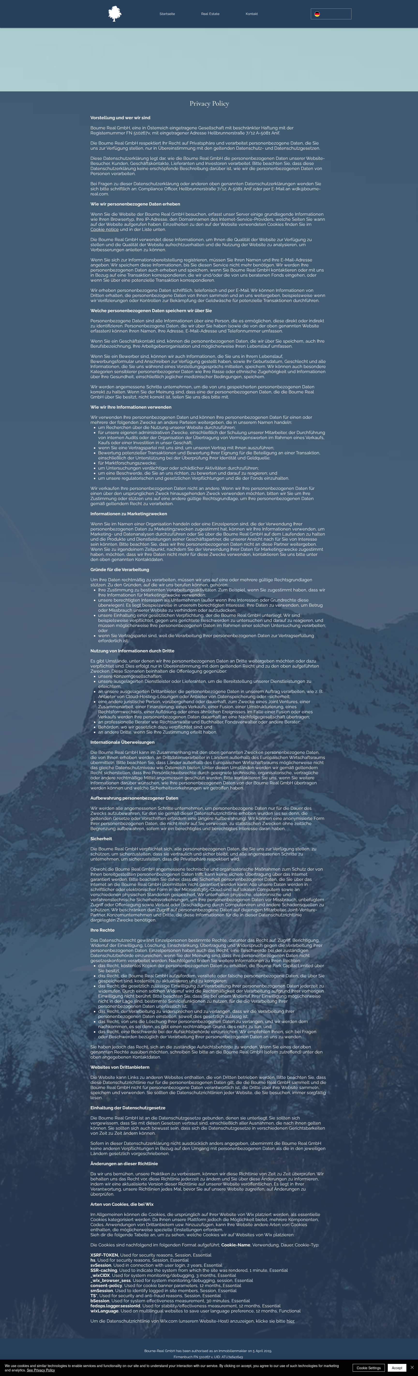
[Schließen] (412, 1367)
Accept (397, 1367)
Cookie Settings (369, 1367)
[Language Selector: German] (331, 13)
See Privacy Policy (41, 1370)
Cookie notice (104, 229)
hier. (291, 1321)
